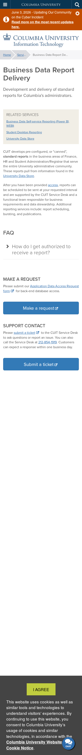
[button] (77, 13)
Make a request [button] (38, 308)
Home (7, 55)
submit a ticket (24, 332)
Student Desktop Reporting (24, 132)
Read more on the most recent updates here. (43, 24)
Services (22, 55)
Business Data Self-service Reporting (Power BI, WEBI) (37, 123)
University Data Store (20, 138)
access (53, 185)
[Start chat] (69, 744)
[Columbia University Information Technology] (41, 40)
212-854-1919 (47, 342)
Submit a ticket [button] (38, 364)
